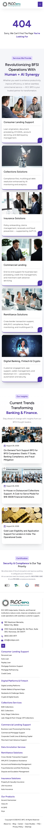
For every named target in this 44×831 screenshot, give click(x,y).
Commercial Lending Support (16, 724)
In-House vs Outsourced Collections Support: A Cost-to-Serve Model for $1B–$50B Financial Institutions (21, 493)
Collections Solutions (15, 171)
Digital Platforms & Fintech (14, 680)
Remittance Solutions (16, 314)
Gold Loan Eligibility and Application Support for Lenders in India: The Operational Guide (21, 534)
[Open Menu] (40, 4)
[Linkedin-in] (3, 646)
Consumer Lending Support (19, 122)
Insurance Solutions (14, 218)
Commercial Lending (15, 264)
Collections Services (11, 702)
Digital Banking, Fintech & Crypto (22, 361)
